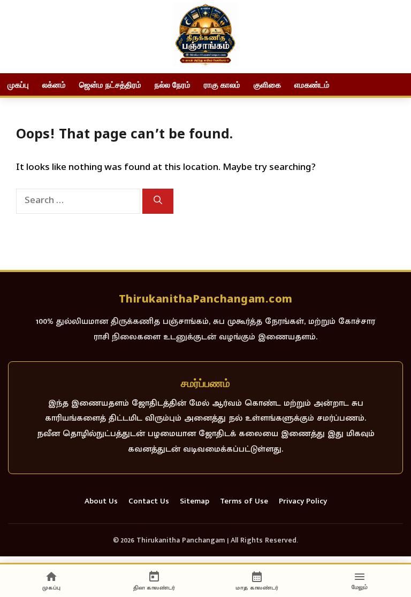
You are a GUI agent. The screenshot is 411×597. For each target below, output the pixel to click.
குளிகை (267, 84)
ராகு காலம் (222, 84)
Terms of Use (244, 501)
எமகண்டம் (312, 84)
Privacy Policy (303, 501)
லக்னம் (54, 84)
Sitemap (194, 501)
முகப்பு (18, 84)
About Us (101, 501)
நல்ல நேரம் (173, 84)
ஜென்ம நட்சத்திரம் (110, 84)
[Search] (157, 201)
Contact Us (148, 501)
